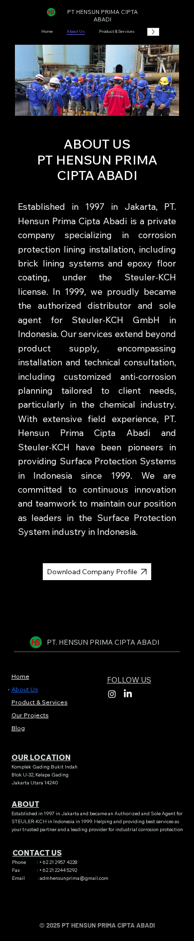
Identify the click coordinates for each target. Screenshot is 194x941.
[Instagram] (112, 694)
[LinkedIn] (128, 694)
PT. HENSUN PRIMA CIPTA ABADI (103, 642)
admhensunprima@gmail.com (74, 878)
